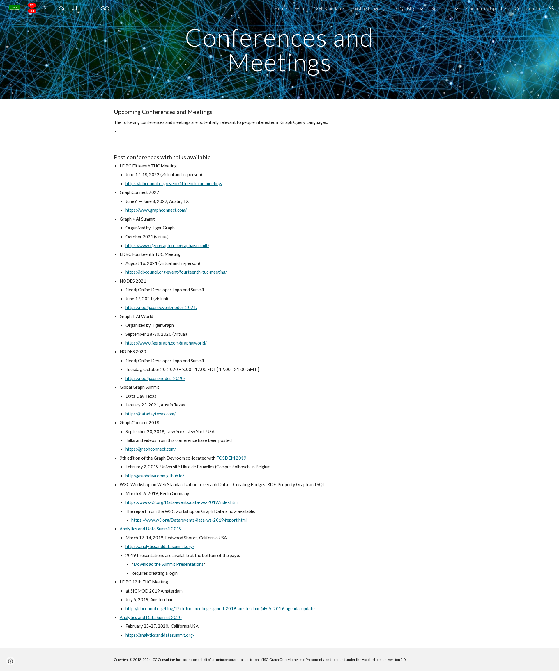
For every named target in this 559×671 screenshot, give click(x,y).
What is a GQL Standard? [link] (319, 8)
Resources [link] (441, 8)
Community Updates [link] (486, 8)
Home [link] (280, 8)
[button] (552, 8)
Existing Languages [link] (370, 8)
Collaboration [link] (528, 8)
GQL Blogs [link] (407, 8)
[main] (279, 49)
